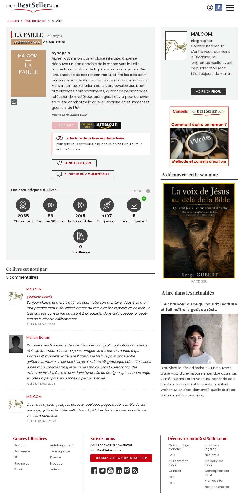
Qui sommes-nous (179, 463)
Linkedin (118, 470)
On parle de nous (214, 463)
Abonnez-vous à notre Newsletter (121, 458)
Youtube (110, 470)
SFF (16, 457)
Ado (36, 42)
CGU (172, 477)
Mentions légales (212, 447)
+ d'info (137, 191)
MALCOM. (57, 42)
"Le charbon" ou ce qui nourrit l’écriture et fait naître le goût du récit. (199, 306)
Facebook (94, 470)
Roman (19, 445)
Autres (55, 469)
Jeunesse (21, 42)
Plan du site (213, 480)
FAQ (172, 455)
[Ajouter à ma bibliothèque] (144, 199)
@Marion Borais (39, 297)
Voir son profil (208, 91)
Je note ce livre (78, 163)
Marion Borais (38, 337)
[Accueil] (33, 7)
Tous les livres (35, 21)
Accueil (13, 21)
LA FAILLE (57, 21)
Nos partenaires (217, 487)
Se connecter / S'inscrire (210, 7)
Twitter (102, 470)
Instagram (126, 470)
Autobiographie (62, 445)
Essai (18, 469)
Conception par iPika (217, 473)
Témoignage (60, 451)
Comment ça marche (179, 447)
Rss (134, 470)
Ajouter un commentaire (86, 174)
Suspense (22, 451)
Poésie (55, 457)
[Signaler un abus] (14, 102)
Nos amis (212, 455)
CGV (172, 483)
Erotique (56, 463)
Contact (175, 471)
